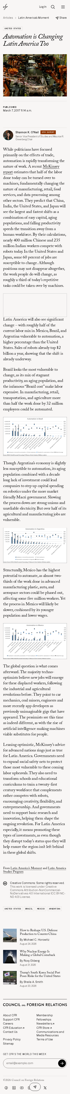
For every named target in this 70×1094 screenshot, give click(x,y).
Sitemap (8, 1043)
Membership (45, 1015)
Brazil (29, 908)
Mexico (41, 908)
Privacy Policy (12, 1039)
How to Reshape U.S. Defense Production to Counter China (39, 932)
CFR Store (43, 1028)
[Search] (53, 7)
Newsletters (44, 1023)
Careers (8, 1023)
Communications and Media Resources (50, 1033)
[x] (45, 1088)
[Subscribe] (62, 1063)
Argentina (54, 908)
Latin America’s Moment (26, 868)
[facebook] (6, 1088)
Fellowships (44, 1019)
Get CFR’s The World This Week (24, 1054)
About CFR (10, 1015)
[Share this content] (35, 1087)
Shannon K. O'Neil (27, 132)
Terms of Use (45, 1039)
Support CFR (11, 1019)
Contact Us (10, 1032)
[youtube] (22, 1088)
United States (12, 28)
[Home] (5, 7)
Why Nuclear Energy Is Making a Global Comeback (37, 953)
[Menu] (63, 7)
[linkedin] (14, 1088)
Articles (8, 17)
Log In (43, 6)
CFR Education (12, 1028)
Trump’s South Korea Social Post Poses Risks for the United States (40, 974)
